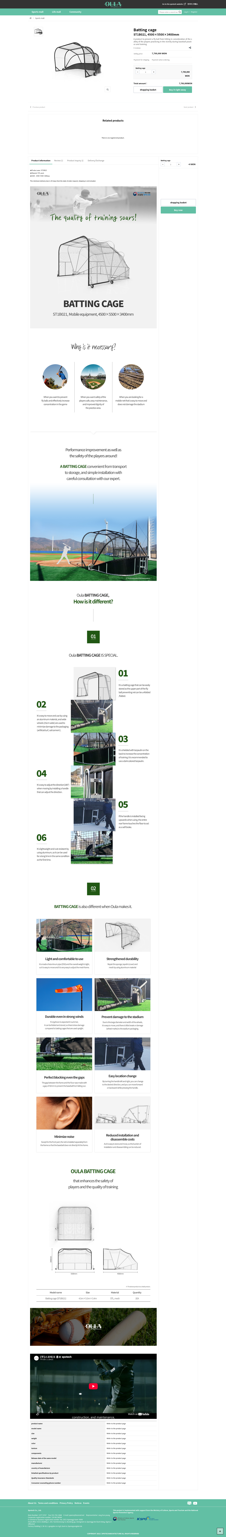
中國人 (195, 4)
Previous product (39, 107)
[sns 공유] (190, 47)
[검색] (180, 12)
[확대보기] (107, 89)
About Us (32, 1503)
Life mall (56, 11)
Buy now (178, 210)
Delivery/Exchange (96, 160)
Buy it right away (177, 89)
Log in (186, 12)
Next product (188, 107)
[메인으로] (30, 18)
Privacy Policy (66, 1503)
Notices (78, 1503)
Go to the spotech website (172, 4)
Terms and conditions (48, 1503)
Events (86, 1503)
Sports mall (37, 11)
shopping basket (148, 89)
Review (58, 160)
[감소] (138, 72)
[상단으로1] (220, 1531)
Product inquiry (75, 160)
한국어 (190, 4)
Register (194, 12)
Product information (40, 160)
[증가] (154, 72)
